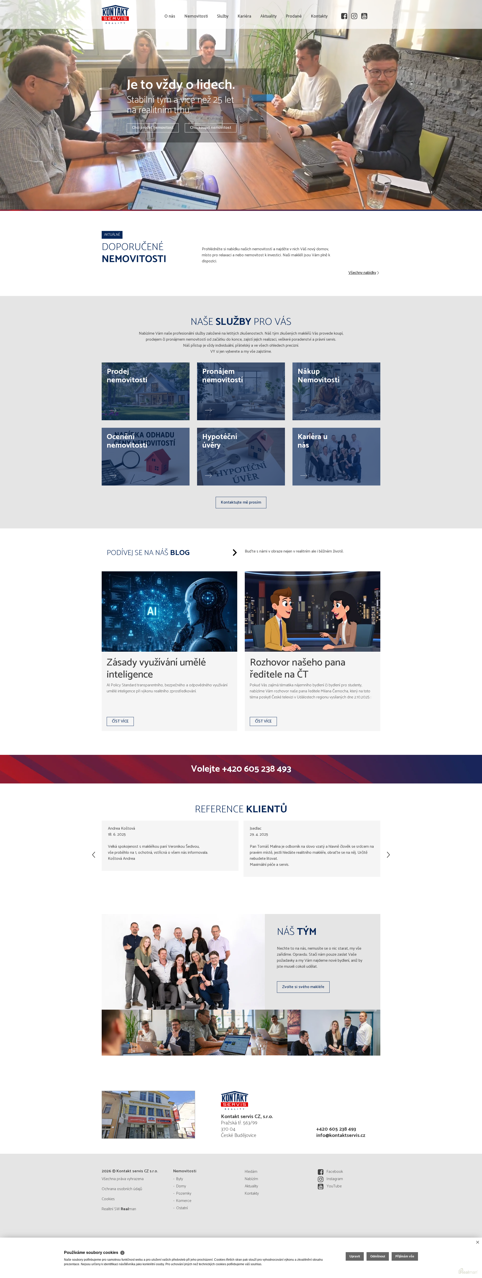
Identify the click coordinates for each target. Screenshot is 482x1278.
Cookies (108, 1199)
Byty (179, 1179)
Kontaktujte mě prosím (241, 502)
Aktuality (268, 45)
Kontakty (319, 45)
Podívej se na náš (148, 553)
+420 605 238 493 (256, 769)
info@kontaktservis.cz (340, 1135)
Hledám (251, 1171)
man (128, 1209)
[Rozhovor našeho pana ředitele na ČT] (312, 611)
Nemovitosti (196, 45)
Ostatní (182, 1208)
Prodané (294, 45)
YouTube (334, 1186)
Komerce (183, 1200)
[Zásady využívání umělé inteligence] (169, 611)
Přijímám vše (404, 1256)
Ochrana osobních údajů (122, 1189)
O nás (169, 45)
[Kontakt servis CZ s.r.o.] (139, 14)
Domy (181, 1186)
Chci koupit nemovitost (210, 128)
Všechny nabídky (362, 273)
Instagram (335, 1179)
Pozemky (183, 1193)
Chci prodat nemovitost (152, 128)
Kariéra (244, 45)
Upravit (354, 1256)
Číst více (120, 721)
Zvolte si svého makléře (303, 987)
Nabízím (251, 1179)
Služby (222, 45)
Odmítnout (377, 1256)
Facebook (335, 1171)
